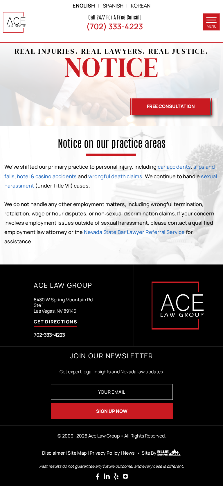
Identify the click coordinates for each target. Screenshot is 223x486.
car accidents (174, 166)
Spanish (113, 5)
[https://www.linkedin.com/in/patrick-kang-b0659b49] (107, 476)
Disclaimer (53, 453)
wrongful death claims (115, 176)
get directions (55, 322)
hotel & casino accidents (47, 176)
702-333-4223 (49, 335)
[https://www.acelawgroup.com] (14, 22)
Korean (140, 5)
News (128, 453)
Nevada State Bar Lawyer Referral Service (134, 231)
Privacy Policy (105, 453)
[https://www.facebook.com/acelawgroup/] (97, 476)
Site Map (77, 453)
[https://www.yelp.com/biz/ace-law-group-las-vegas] (116, 476)
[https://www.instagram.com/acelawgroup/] (125, 476)
